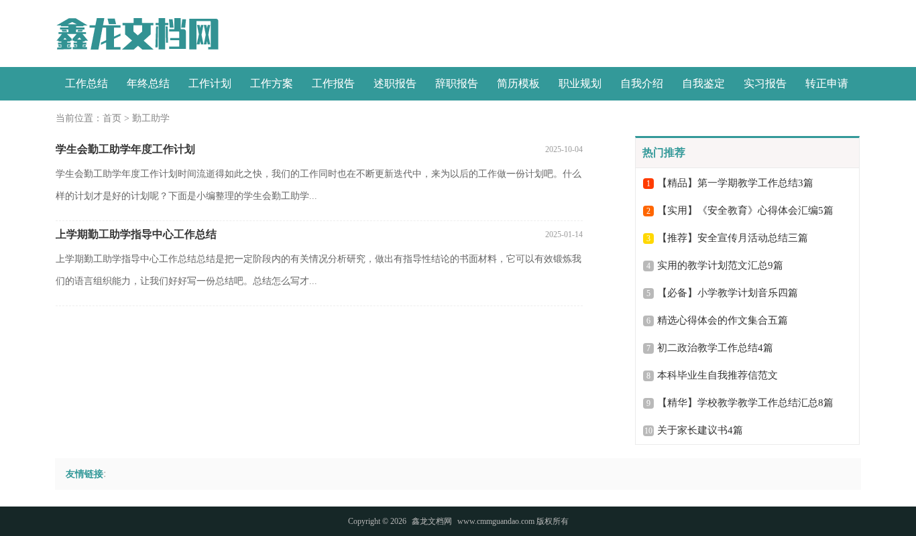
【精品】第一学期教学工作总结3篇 (735, 183)
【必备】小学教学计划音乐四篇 (727, 292)
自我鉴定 (703, 83)
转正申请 (826, 83)
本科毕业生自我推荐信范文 (717, 375)
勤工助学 (151, 118)
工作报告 (333, 83)
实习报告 (765, 83)
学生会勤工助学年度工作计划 (125, 149)
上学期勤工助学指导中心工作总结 (136, 234)
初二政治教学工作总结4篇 (715, 347)
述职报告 (395, 83)
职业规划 (580, 83)
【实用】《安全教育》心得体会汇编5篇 (745, 210)
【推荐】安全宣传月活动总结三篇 (732, 237)
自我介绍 (641, 83)
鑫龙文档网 (432, 521)
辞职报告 (456, 83)
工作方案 (271, 83)
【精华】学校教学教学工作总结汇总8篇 (745, 402)
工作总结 (86, 83)
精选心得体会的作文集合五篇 (722, 320)
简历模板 (518, 83)
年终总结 (148, 83)
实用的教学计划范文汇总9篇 (720, 265)
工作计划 (209, 83)
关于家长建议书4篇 (700, 430)
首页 (112, 118)
